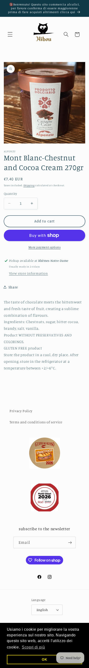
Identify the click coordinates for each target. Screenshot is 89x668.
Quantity (10, 194)
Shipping (29, 185)
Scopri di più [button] (33, 647)
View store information (28, 273)
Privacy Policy (21, 411)
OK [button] (44, 659)
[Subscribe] (69, 542)
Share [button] (13, 287)
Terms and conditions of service (35, 422)
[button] (10, 34)
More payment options (44, 247)
